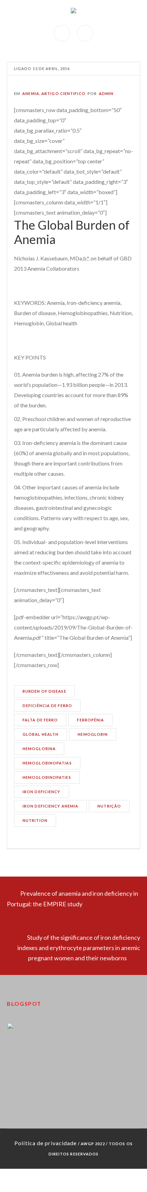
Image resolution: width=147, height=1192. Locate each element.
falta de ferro (40, 720)
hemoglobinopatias (47, 763)
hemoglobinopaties (47, 777)
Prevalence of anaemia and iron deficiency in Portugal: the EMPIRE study (72, 899)
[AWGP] (73, 12)
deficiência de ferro (47, 705)
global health (40, 734)
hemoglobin (93, 734)
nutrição (109, 806)
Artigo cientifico (63, 93)
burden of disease (44, 691)
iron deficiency (42, 791)
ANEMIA (30, 93)
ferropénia (90, 720)
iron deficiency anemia (50, 806)
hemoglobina (39, 748)
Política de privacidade (45, 1143)
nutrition (35, 820)
